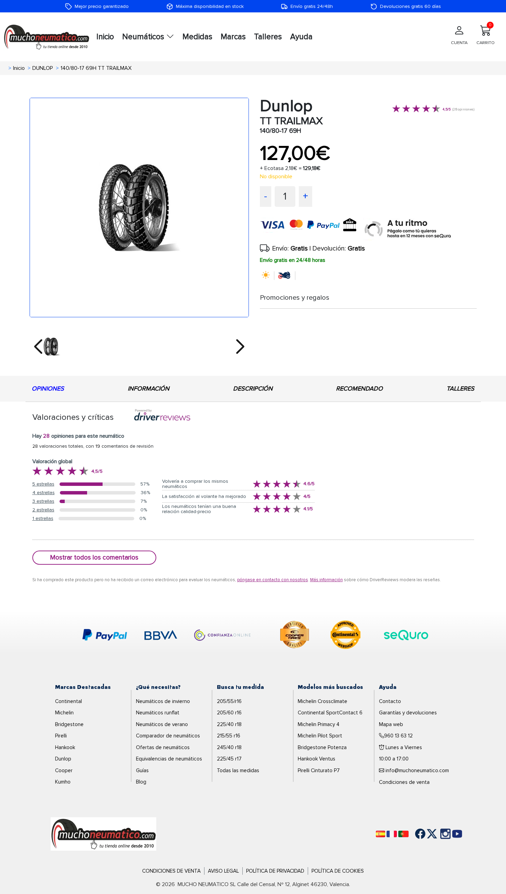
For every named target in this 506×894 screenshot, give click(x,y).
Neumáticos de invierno (163, 701)
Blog (141, 782)
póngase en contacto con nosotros (272, 580)
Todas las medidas (238, 770)
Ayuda (301, 37)
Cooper (64, 770)
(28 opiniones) (463, 109)
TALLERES (460, 388)
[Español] (380, 834)
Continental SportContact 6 (330, 713)
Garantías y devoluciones (408, 713)
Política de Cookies (338, 871)
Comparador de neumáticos (168, 736)
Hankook (65, 747)
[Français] (392, 834)
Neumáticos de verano (162, 724)
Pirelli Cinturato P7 (319, 770)
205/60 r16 (229, 713)
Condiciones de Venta (171, 871)
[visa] (311, 229)
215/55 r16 (228, 736)
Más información (326, 580)
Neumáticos (144, 37)
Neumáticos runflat (157, 713)
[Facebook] (415, 833)
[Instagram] (438, 833)
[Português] (403, 834)
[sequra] (408, 229)
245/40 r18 (229, 747)
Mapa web (391, 724)
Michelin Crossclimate (322, 701)
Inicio (105, 37)
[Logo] (103, 833)
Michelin (64, 713)
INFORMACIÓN (148, 388)
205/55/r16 (229, 701)
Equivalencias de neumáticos (169, 759)
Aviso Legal (223, 871)
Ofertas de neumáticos (163, 747)
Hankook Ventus (316, 759)
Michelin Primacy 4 (318, 724)
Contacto (390, 701)
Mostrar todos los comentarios (94, 557)
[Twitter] (427, 833)
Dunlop (63, 759)
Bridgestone (69, 724)
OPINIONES (48, 388)
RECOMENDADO (359, 388)
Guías (142, 770)
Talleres (268, 37)
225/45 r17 (229, 759)
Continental (68, 701)
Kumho (63, 782)
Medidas (197, 37)
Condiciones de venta (404, 782)
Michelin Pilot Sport (320, 736)
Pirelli (61, 736)
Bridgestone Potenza (322, 747)
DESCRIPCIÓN (253, 388)
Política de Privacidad (275, 871)
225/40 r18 (229, 724)
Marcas (233, 37)
